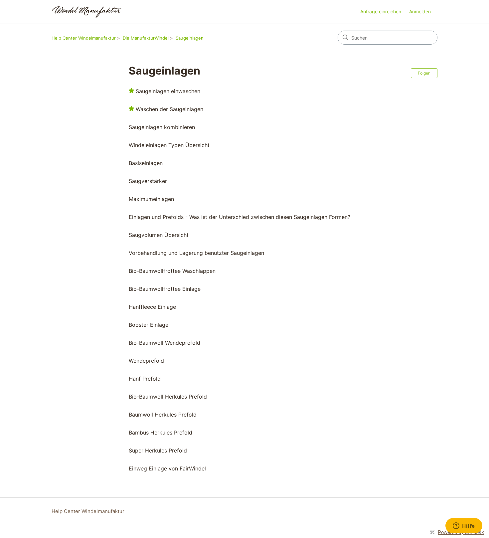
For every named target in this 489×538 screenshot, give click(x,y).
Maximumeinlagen (151, 199)
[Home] (87, 12)
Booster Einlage (148, 324)
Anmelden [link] (420, 11)
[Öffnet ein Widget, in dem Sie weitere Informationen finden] (463, 526)
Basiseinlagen (146, 163)
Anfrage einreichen (380, 11)
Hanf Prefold (145, 378)
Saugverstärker (148, 181)
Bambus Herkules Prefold (160, 432)
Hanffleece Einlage (152, 306)
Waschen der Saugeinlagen (169, 109)
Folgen (424, 73)
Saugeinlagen (190, 38)
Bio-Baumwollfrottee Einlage (165, 288)
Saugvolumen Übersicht (159, 235)
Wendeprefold (146, 360)
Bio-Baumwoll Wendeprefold (164, 342)
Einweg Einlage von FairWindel (167, 468)
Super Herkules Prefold (158, 450)
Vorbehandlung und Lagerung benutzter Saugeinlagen (196, 253)
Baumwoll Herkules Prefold (163, 414)
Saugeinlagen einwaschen (168, 91)
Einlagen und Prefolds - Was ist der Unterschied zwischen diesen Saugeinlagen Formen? (239, 217)
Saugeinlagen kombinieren (162, 127)
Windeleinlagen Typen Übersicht (169, 145)
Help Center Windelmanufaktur (84, 38)
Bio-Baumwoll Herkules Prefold (168, 396)
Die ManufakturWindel (146, 38)
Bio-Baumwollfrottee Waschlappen (172, 271)
